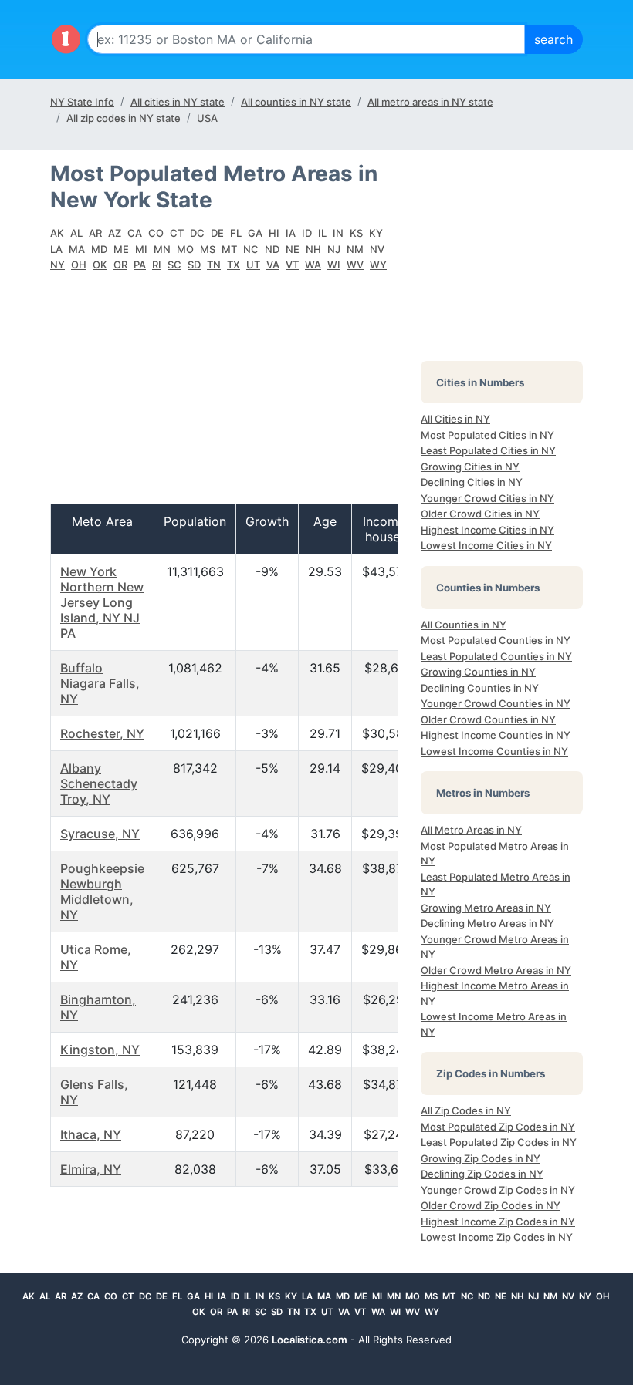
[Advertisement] (224, 396)
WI (333, 264)
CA (134, 233)
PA (140, 264)
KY (376, 233)
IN (338, 233)
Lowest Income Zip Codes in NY (497, 1237)
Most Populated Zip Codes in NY (498, 1126)
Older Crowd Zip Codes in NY (490, 1205)
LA (56, 249)
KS (356, 233)
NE (293, 249)
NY (57, 264)
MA (77, 249)
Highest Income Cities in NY (487, 530)
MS (207, 249)
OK (100, 264)
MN (162, 249)
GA (255, 233)
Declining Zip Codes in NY (482, 1174)
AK (57, 233)
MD (99, 249)
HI (274, 233)
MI (141, 249)
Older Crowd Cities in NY (480, 513)
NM (355, 249)
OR (120, 264)
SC (174, 264)
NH (313, 249)
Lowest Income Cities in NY (486, 545)
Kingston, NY (100, 1049)
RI (156, 264)
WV (355, 264)
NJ (333, 249)
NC (251, 249)
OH (78, 264)
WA (313, 264)
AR (95, 233)
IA (291, 233)
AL (76, 233)
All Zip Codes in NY (466, 1110)
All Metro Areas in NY (471, 830)
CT (177, 233)
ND (272, 249)
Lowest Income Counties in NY (494, 751)
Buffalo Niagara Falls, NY (100, 683)
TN (214, 264)
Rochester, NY (102, 733)
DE (217, 233)
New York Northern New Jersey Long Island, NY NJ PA (102, 602)
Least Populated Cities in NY (488, 450)
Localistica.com (309, 1339)
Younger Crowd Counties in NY (495, 703)
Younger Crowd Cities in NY (487, 498)
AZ (114, 233)
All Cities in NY (455, 419)
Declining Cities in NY (472, 482)
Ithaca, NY (90, 1134)
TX (233, 264)
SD (194, 264)
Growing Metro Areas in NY (486, 907)
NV (377, 249)
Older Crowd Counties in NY (488, 719)
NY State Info (82, 102)
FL (236, 233)
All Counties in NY (463, 624)
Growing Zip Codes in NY (480, 1158)
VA (272, 264)
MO (185, 249)
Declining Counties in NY (480, 688)
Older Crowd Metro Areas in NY (496, 970)
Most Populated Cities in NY (487, 435)
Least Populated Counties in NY (496, 656)
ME (121, 249)
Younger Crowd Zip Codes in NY (498, 1190)
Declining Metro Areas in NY (487, 923)
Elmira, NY (90, 1169)
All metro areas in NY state (430, 102)
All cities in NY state (177, 102)
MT (229, 249)
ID (307, 233)
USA (207, 118)
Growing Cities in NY (470, 466)
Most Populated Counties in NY (495, 640)
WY (378, 264)
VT (292, 264)
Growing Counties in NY (478, 672)
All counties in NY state (296, 102)
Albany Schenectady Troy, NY (98, 783)
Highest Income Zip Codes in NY (498, 1221)
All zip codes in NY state (123, 118)
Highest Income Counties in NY (495, 735)
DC (197, 233)
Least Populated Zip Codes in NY (499, 1142)
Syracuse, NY (100, 833)
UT (253, 264)
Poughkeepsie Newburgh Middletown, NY (102, 891)
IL (322, 233)
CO (156, 233)
